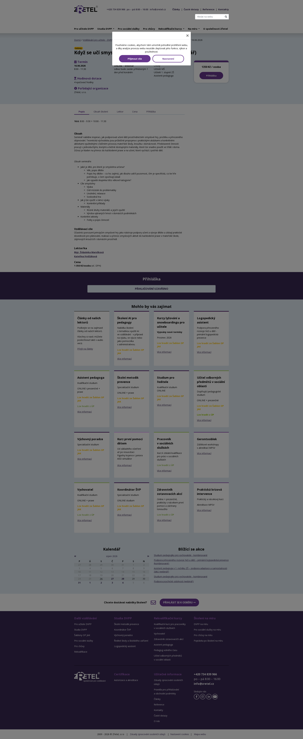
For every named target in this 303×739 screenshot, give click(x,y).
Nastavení (168, 58)
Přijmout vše (135, 58)
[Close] (187, 35)
